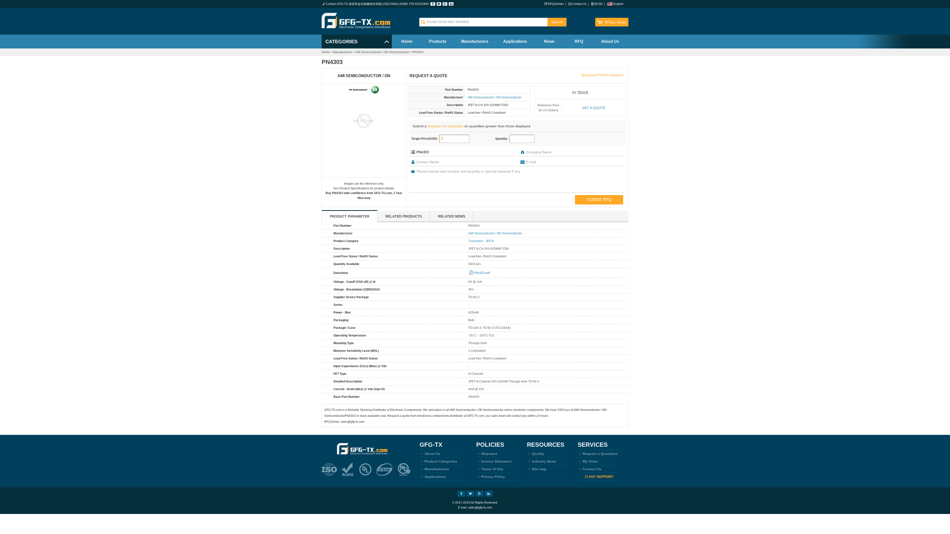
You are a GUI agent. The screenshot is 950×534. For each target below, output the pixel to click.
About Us (610, 41)
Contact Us (579, 4)
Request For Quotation (445, 126)
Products (437, 41)
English (618, 4)
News (549, 41)
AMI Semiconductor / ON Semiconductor (382, 52)
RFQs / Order (615, 22)
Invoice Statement (496, 461)
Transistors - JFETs (481, 241)
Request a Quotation (600, 454)
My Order (590, 461)
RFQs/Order (556, 4)
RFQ (579, 41)
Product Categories (441, 461)
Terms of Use (492, 469)
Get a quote (593, 108)
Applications (515, 41)
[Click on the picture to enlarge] (364, 120)
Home (406, 41)
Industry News (544, 461)
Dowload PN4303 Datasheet (604, 75)
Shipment (489, 454)
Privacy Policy (493, 477)
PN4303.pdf (482, 273)
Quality (538, 454)
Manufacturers (474, 41)
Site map (539, 469)
